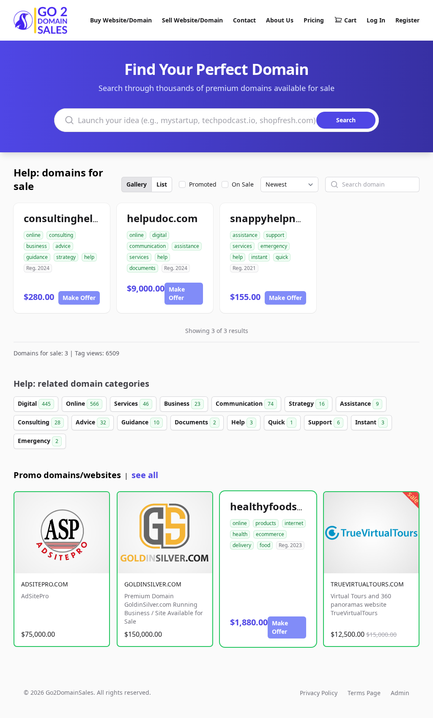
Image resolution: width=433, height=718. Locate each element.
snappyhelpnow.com (282, 218)
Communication (245, 403)
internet (294, 523)
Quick (280, 422)
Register (407, 20)
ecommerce (270, 534)
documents (142, 268)
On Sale (243, 184)
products (265, 523)
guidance (37, 257)
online (33, 235)
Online (82, 403)
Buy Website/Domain (121, 20)
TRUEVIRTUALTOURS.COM (367, 584)
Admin (400, 693)
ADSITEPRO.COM (44, 584)
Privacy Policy (318, 693)
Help (242, 422)
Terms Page (364, 693)
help (89, 257)
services (139, 257)
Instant (369, 422)
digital (159, 235)
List (161, 184)
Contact (244, 20)
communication (147, 246)
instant (259, 257)
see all (145, 475)
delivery (242, 545)
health (240, 534)
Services (131, 403)
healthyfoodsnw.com (283, 506)
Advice (91, 422)
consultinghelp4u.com (80, 218)
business (36, 246)
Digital (34, 403)
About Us (279, 20)
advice (63, 246)
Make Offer (79, 298)
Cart (350, 20)
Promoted (202, 184)
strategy (66, 257)
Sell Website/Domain (192, 20)
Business (182, 403)
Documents (195, 422)
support (275, 235)
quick (282, 257)
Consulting (39, 422)
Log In (376, 20)
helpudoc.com (162, 218)
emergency (273, 246)
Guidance (140, 422)
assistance (186, 246)
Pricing (314, 20)
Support (324, 422)
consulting (61, 235)
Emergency (38, 441)
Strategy (307, 403)
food (265, 545)
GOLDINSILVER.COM (152, 584)
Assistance (359, 403)
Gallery (136, 184)
